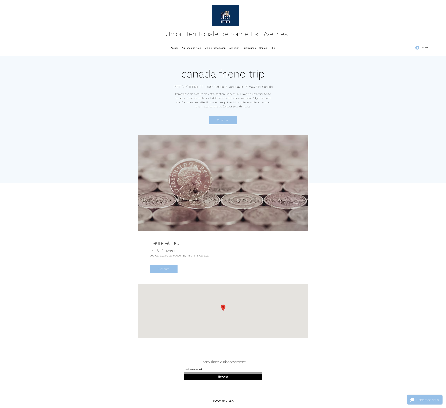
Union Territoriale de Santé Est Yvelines (227, 34)
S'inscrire (223, 120)
